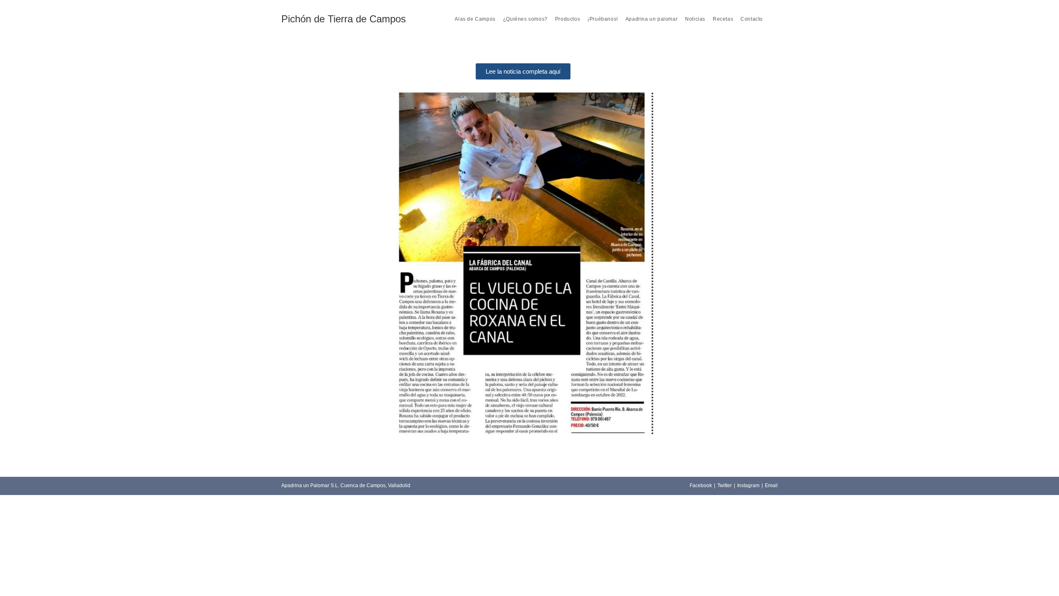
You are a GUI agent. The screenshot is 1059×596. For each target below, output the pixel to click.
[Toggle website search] (772, 19)
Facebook (701, 485)
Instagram (748, 485)
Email (771, 485)
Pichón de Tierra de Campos (343, 18)
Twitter (724, 485)
